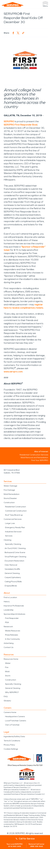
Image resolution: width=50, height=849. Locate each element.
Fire (6, 667)
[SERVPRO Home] (12, 4)
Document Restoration (14, 561)
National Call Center (36, 845)
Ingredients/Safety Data (14, 736)
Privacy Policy (9, 745)
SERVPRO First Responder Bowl (20, 124)
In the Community (12, 639)
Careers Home (10, 712)
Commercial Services (13, 519)
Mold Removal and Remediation (34, 457)
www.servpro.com (13, 371)
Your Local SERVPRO (15, 845)
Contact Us (8, 647)
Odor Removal (11, 565)
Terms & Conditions (12, 741)
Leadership (8, 610)
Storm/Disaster (10, 498)
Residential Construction (15, 507)
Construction (9, 502)
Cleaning (7, 540)
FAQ (6, 696)
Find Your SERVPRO (39, 460)
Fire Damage (9, 490)
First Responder (12, 618)
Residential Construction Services (34, 455)
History (7, 601)
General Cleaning (12, 573)
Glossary (7, 701)
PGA (7, 622)
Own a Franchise (12, 725)
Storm (7, 676)
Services (8, 536)
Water (8, 663)
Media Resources (12, 631)
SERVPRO (9, 121)
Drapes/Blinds (11, 586)
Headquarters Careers (15, 716)
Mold (7, 671)
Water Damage (10, 486)
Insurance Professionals (14, 606)
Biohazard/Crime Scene (15, 552)
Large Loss (10, 523)
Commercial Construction (16, 511)
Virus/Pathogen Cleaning (15, 556)
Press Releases (11, 635)
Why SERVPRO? (12, 692)
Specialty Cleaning (13, 544)
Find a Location (10, 597)
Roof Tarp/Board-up (14, 515)
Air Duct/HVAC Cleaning (15, 548)
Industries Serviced (13, 532)
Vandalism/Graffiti (12, 569)
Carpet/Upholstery (13, 577)
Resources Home (11, 659)
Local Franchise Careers (15, 721)
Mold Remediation (11, 494)
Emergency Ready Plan (15, 527)
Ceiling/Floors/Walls (13, 581)
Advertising (8, 643)
